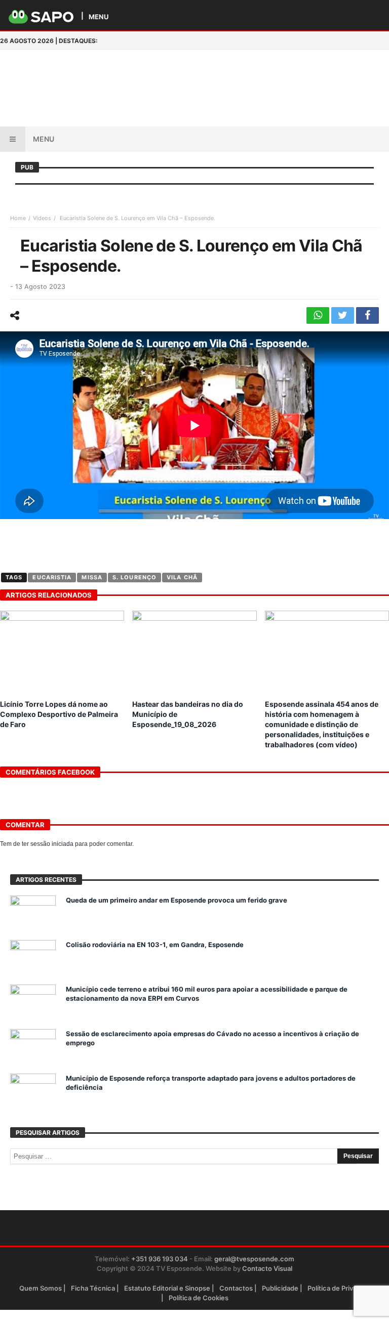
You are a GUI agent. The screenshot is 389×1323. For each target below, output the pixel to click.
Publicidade (280, 1288)
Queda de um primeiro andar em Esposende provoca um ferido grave (176, 900)
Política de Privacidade (342, 1288)
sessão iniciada (51, 843)
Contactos (236, 1288)
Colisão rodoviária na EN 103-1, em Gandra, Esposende (155, 945)
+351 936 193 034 (159, 1259)
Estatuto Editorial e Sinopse (167, 1288)
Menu (43, 139)
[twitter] (342, 315)
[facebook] (367, 315)
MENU (98, 16)
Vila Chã (182, 577)
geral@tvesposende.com (254, 1259)
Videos (42, 218)
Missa (92, 577)
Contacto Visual (267, 1268)
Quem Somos (40, 1288)
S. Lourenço (134, 577)
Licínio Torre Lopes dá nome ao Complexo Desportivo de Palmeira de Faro (59, 714)
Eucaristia (51, 577)
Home (18, 218)
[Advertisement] (242, 70)
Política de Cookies (198, 1298)
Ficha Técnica (93, 1288)
